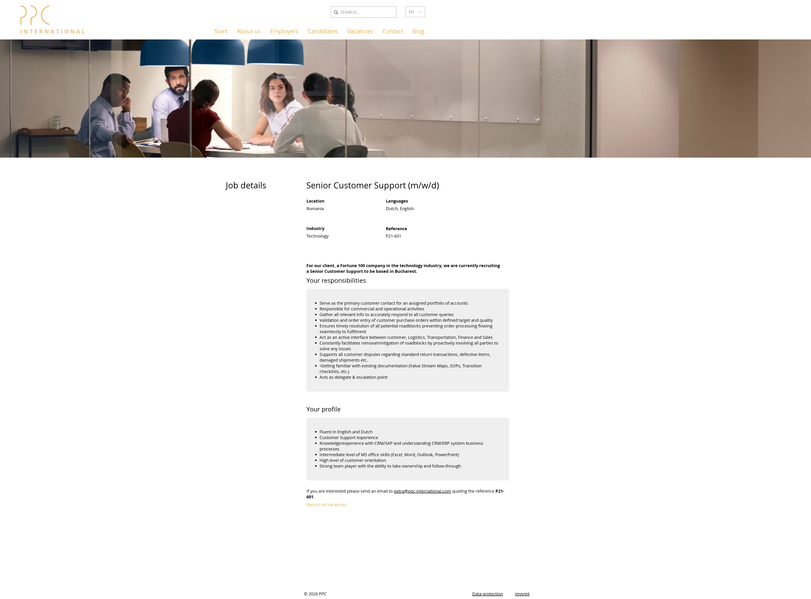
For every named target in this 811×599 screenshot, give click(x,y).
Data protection (487, 594)
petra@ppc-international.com (422, 491)
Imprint (522, 594)
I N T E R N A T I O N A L (52, 31)
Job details (246, 185)
